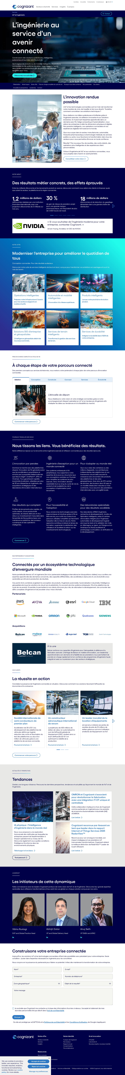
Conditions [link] (53, 1068)
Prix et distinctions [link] (68, 1048)
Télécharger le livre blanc (23, 851)
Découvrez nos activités (23, 75)
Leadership (33, 87)
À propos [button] (70, 7)
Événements (91, 2)
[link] (23, 7)
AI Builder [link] (91, 1040)
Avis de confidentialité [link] (64, 1068)
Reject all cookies (38, 1066)
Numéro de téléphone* (74, 976)
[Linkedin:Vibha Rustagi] (13, 937)
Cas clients (96, 84)
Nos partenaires (87, 84)
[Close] (49, 1058)
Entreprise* (18, 976)
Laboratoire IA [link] (93, 1042)
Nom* (16, 969)
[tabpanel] (62, 400)
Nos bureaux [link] (66, 1042)
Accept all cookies (38, 1061)
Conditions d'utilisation (78, 1022)
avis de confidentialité (55, 1010)
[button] (109, 2)
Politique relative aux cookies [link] (80, 1068)
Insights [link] (40, 1044)
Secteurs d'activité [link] (43, 1040)
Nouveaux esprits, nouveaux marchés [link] (99, 1044)
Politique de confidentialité (54, 1022)
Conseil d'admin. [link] (68, 1046)
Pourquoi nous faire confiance (72, 84)
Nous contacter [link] (42, 1055)
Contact (107, 13)
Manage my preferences (38, 1071)
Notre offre (34, 84)
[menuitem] (76, 2)
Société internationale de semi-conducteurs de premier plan (27, 721)
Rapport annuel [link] (67, 1044)
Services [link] (40, 1042)
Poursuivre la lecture (22, 745)
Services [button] (55, 7)
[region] (25, 1065)
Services (14, 12)
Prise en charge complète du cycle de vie (50, 84)
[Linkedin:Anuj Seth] (81, 937)
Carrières (76, 2)
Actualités (83, 2)
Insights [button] (63, 7)
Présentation (16, 84)
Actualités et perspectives (20, 87)
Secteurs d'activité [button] (43, 7)
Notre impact (25, 84)
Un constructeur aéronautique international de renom (62, 721)
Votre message (19, 990)
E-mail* (67, 969)
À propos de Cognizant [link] (70, 1040)
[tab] (20, 379)
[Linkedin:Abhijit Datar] (47, 937)
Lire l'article (76, 817)
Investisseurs (100, 2)
